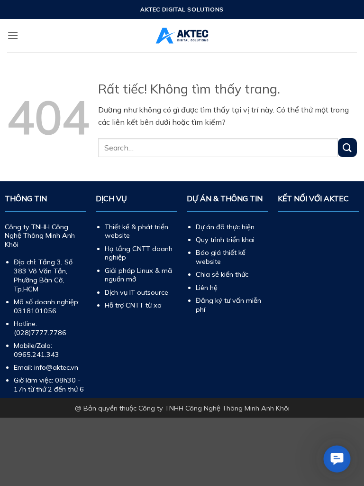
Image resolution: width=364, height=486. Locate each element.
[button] (12, 35)
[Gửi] (347, 147)
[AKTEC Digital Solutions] (182, 35)
